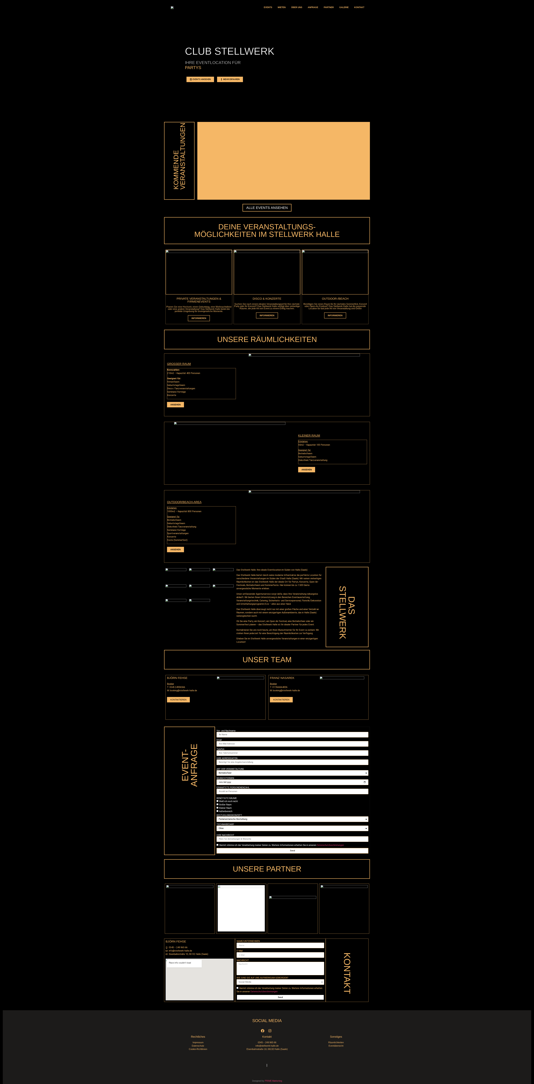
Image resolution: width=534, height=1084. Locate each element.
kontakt (359, 7)
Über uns (296, 7)
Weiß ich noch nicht (228, 801)
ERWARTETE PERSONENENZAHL (233, 787)
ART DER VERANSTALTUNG (230, 769)
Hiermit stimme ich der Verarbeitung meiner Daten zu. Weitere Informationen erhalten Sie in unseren (281, 845)
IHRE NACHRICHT (225, 835)
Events (268, 7)
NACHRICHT (243, 960)
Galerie (344, 7)
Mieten (282, 7)
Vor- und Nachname (226, 731)
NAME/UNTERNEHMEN (248, 941)
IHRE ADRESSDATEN (227, 758)
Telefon (220, 749)
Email (219, 740)
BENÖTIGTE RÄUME (227, 798)
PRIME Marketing (273, 1081)
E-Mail (240, 951)
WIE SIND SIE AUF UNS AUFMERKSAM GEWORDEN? (262, 978)
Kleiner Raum (225, 808)
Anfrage (313, 7)
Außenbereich (225, 811)
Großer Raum (225, 804)
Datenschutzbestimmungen (330, 845)
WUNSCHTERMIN (225, 778)
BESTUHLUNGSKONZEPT (229, 815)
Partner (329, 7)
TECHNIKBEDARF (225, 824)
